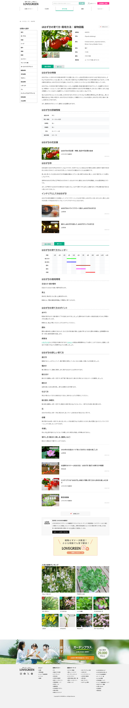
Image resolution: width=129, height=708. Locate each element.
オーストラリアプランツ (27, 66)
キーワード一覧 (100, 676)
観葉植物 (23, 70)
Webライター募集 (101, 684)
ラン (22, 89)
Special (100, 9)
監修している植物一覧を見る (61, 532)
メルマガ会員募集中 (101, 674)
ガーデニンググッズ (72, 674)
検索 (82, 3)
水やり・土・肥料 (85, 682)
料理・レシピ (56, 684)
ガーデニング (56, 674)
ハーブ (22, 44)
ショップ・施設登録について (103, 682)
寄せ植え (55, 676)
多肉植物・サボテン (57, 688)
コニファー (23, 59)
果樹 (22, 51)
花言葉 (47, 9)
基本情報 (47, 66)
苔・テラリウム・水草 (86, 670)
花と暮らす (55, 206)
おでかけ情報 (71, 670)
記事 (40, 670)
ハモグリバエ (45, 342)
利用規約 (99, 688)
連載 (82, 9)
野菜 (22, 55)
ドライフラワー (54, 222)
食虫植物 (23, 82)
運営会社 (99, 690)
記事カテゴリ (28, 9)
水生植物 (23, 101)
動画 (40, 678)
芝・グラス (23, 36)
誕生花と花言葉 (54, 149)
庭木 (22, 47)
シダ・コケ (23, 85)
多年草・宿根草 (56, 678)
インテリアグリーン (86, 674)
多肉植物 (23, 74)
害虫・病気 (55, 690)
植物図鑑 (64, 9)
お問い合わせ (100, 686)
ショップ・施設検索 (43, 674)
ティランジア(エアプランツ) (28, 93)
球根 (22, 40)
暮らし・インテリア (53, 448)
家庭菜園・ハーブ (57, 682)
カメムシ (69, 342)
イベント (41, 676)
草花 (29, 21)
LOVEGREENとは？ (101, 670)
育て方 (59, 67)
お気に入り (105, 27)
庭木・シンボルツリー (58, 680)
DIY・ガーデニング (53, 495)
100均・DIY (84, 672)
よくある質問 (100, 678)
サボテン (23, 78)
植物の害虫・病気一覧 (73, 678)
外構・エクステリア (57, 692)
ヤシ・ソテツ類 (24, 63)
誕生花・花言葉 (56, 672)
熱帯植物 (23, 97)
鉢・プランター (85, 680)
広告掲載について (101, 680)
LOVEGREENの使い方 (102, 672)
